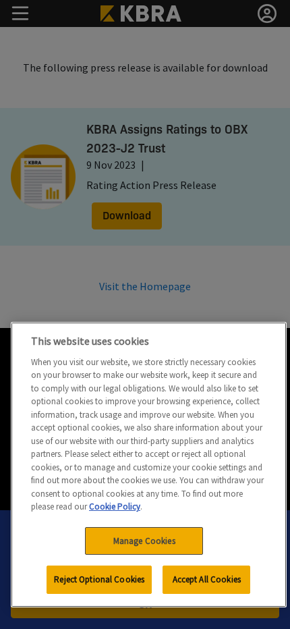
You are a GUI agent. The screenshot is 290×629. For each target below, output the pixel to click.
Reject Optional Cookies (99, 579)
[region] (149, 464)
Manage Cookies (144, 541)
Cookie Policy (114, 506)
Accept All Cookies (207, 579)
